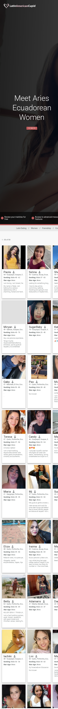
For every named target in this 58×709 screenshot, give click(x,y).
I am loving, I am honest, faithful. (14, 283)
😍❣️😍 (32, 448)
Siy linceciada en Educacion (39, 667)
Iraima (33, 546)
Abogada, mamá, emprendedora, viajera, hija (13, 561)
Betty (7, 601)
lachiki (8, 656)
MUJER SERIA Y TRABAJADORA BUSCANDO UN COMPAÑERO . (14, 612)
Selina (33, 272)
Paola (7, 272)
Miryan (8, 327)
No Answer (33, 394)
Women (34, 228)
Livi (31, 656)
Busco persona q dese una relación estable (39, 558)
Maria (7, 491)
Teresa (8, 436)
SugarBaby (35, 327)
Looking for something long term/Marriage (39, 283)
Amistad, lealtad (9, 448)
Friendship (46, 228)
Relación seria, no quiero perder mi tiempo (14, 558)
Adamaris (35, 601)
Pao (31, 382)
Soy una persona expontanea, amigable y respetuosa (14, 338)
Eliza (7, 546)
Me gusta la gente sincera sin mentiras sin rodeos (39, 503)
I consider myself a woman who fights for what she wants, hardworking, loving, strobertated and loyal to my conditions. (39, 453)
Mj (30, 491)
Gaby (7, 382)
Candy (33, 436)
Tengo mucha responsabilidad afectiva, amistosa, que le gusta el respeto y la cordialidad (12, 344)
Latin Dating (21, 228)
